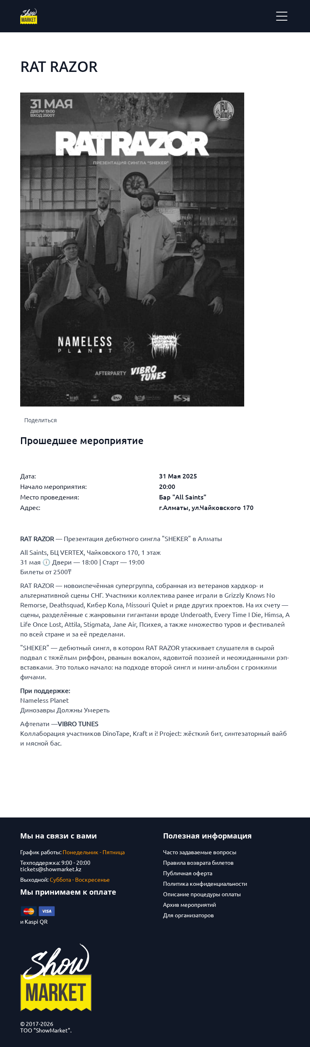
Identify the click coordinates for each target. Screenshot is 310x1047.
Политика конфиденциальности (205, 884)
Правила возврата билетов (198, 863)
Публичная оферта (187, 873)
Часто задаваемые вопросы (200, 852)
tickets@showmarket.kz (51, 869)
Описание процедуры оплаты (202, 894)
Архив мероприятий (189, 905)
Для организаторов (188, 915)
